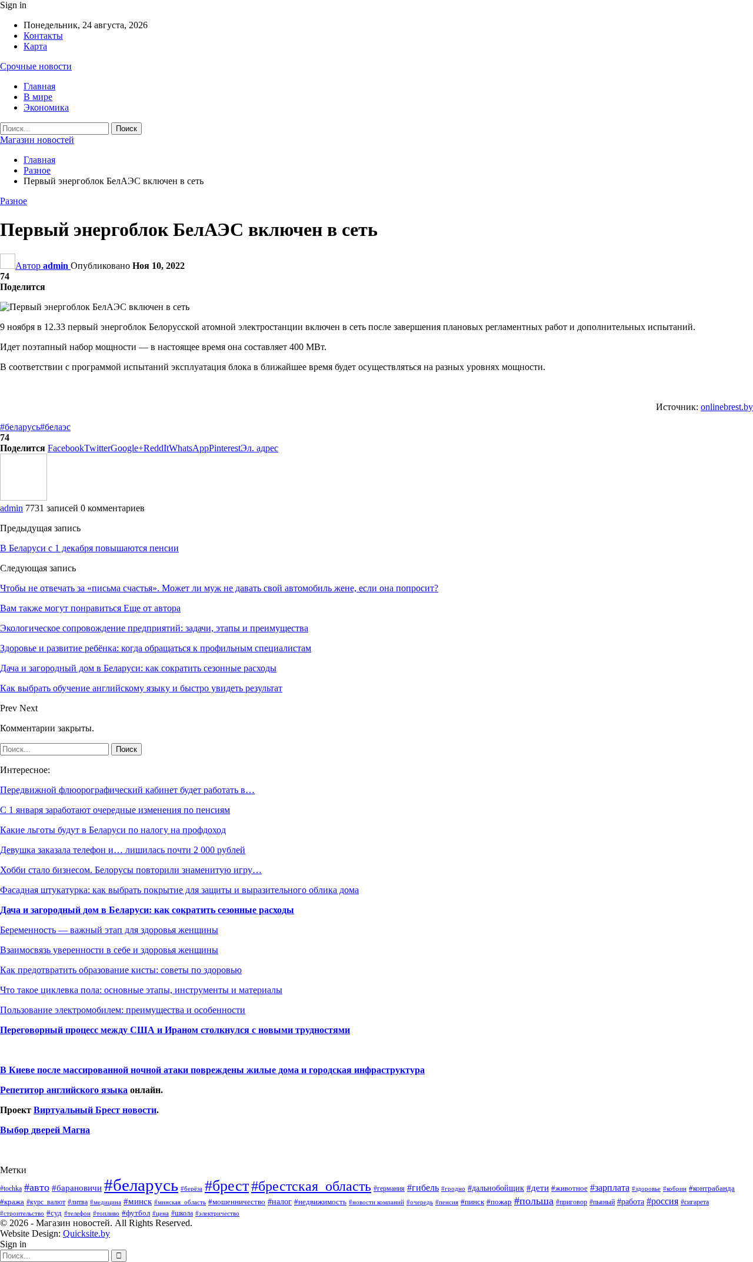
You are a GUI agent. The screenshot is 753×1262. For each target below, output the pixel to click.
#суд (54, 1212)
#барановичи (77, 1188)
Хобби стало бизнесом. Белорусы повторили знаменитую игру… (131, 870)
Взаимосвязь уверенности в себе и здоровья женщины (109, 950)
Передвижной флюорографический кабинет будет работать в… (127, 790)
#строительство (22, 1213)
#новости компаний (376, 1202)
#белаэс (55, 427)
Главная (39, 86)
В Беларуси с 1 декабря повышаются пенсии (89, 548)
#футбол (136, 1212)
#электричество (217, 1213)
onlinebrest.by (727, 407)
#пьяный (602, 1202)
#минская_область (180, 1202)
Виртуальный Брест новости (95, 1110)
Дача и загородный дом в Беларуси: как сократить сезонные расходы (147, 910)
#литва (78, 1202)
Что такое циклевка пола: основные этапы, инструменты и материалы (141, 990)
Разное (13, 201)
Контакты (43, 36)
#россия (662, 1201)
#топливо (106, 1213)
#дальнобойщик (496, 1188)
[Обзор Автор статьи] (23, 497)
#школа (182, 1213)
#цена (160, 1213)
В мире (38, 97)
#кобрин (675, 1188)
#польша (534, 1201)
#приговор (571, 1202)
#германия (389, 1188)
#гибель (423, 1187)
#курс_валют (45, 1202)
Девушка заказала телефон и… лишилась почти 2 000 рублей (122, 850)
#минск (138, 1201)
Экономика (46, 107)
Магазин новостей (37, 140)
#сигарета (695, 1202)
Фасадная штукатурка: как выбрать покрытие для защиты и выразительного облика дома (179, 890)
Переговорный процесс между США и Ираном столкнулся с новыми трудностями (175, 1030)
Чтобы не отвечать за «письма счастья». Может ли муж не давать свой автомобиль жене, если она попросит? (219, 588)
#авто (36, 1187)
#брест (227, 1185)
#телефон (77, 1213)
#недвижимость (320, 1201)
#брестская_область (311, 1186)
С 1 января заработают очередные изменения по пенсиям (115, 810)
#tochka (11, 1188)
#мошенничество (236, 1201)
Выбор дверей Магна (45, 1130)
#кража (12, 1201)
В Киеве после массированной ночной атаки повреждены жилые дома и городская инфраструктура (212, 1070)
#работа (630, 1201)
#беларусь (20, 427)
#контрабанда (712, 1188)
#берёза (191, 1188)
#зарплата (609, 1188)
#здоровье (646, 1189)
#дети (538, 1188)
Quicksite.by (86, 1233)
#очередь (420, 1202)
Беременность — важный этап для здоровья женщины (109, 930)
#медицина (105, 1202)
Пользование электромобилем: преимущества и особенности (122, 1010)
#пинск (472, 1202)
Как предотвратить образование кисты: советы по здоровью (121, 970)
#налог (280, 1201)
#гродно (453, 1188)
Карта (35, 46)
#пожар (499, 1201)
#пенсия (446, 1202)
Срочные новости (36, 66)
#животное (569, 1188)
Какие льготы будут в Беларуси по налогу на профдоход (113, 830)
